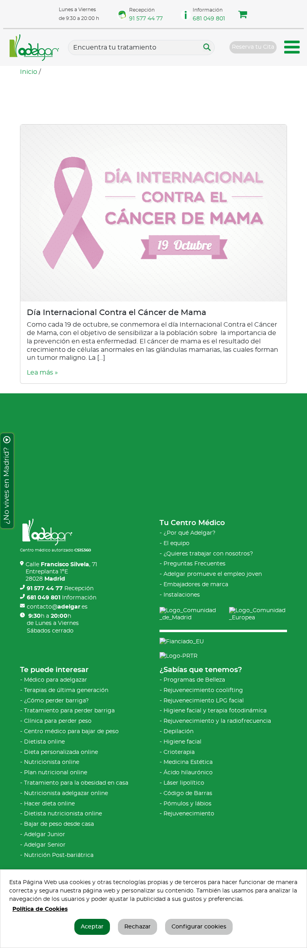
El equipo (176, 543)
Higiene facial (182, 742)
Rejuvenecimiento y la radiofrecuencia (217, 721)
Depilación (178, 731)
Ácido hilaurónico (188, 772)
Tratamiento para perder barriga (69, 711)
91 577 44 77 (146, 19)
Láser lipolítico (183, 783)
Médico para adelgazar (55, 680)
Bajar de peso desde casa (59, 824)
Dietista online (44, 742)
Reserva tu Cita (253, 47)
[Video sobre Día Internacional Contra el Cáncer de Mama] (153, 212)
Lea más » (42, 372)
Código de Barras (187, 793)
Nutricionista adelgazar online (66, 793)
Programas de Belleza (194, 680)
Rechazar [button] (137, 927)
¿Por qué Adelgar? (189, 533)
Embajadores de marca (195, 584)
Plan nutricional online (55, 772)
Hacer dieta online (49, 804)
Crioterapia (179, 752)
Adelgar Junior (44, 834)
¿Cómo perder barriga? (56, 701)
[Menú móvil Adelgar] (292, 48)
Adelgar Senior (45, 845)
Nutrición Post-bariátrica (59, 855)
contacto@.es (57, 607)
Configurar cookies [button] (198, 927)
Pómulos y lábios (187, 804)
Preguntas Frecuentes (194, 564)
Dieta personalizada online (61, 752)
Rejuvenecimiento (188, 814)
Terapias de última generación (66, 690)
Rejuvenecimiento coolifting (203, 690)
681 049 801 (209, 19)
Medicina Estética (188, 762)
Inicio (28, 72)
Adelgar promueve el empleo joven (212, 574)
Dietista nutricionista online (63, 814)
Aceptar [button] (92, 927)
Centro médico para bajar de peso (71, 731)
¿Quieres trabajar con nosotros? (208, 554)
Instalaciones (181, 595)
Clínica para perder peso (58, 721)
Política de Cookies (40, 909)
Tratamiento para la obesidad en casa (76, 783)
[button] (242, 15)
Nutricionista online (51, 762)
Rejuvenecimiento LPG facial (203, 701)
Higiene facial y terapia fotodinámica (215, 711)
